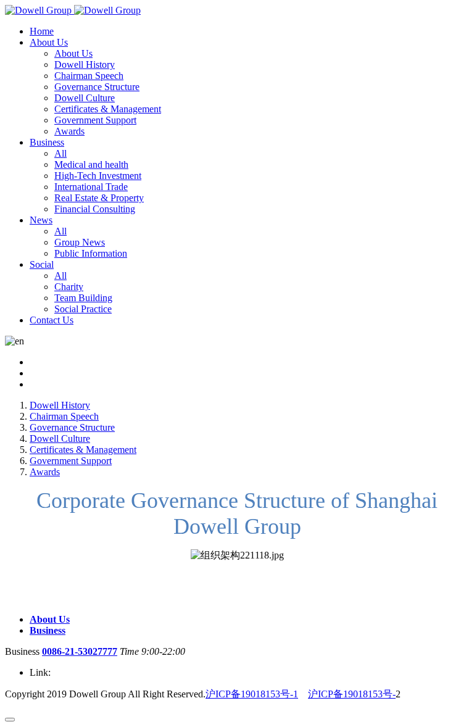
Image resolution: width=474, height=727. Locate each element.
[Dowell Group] (73, 10)
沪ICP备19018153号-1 (252, 694)
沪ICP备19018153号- (352, 694)
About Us (50, 619)
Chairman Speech (64, 416)
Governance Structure (72, 427)
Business (47, 630)
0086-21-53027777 (79, 651)
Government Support (71, 460)
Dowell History (60, 405)
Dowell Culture (60, 438)
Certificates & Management (83, 449)
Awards (45, 472)
